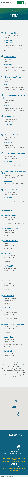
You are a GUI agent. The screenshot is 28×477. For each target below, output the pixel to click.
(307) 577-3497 (8, 181)
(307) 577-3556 (8, 105)
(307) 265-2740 (8, 40)
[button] (13, 407)
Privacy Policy (19, 468)
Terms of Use (12, 468)
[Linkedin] (12, 464)
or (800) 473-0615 (8, 42)
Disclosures (5, 468)
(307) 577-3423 (8, 124)
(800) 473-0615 (12, 453)
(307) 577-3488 (8, 142)
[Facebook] (14, 464)
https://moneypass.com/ (9, 373)
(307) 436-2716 (8, 64)
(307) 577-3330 (8, 161)
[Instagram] (16, 464)
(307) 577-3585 (8, 84)
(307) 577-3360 (8, 197)
